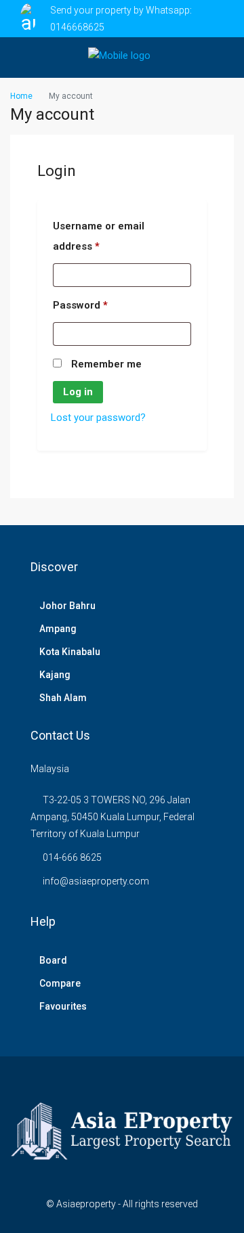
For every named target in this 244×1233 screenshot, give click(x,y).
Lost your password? (98, 417)
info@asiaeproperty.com (96, 881)
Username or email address (98, 236)
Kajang (54, 674)
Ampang (58, 628)
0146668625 (77, 27)
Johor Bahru (67, 605)
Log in (78, 392)
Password (80, 304)
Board (53, 960)
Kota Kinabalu (69, 651)
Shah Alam (63, 697)
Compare (60, 983)
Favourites (63, 1006)
